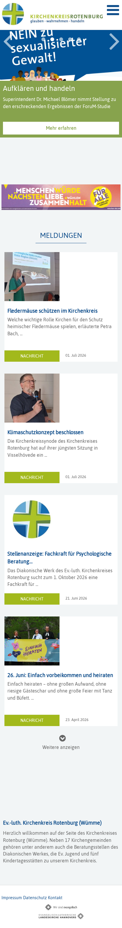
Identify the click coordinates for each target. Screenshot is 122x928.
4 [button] (70, 39)
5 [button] (79, 39)
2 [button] (52, 39)
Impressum (11, 897)
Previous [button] (8, 40)
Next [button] (114, 40)
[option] (61, 67)
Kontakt (55, 897)
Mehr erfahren (61, 158)
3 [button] (61, 39)
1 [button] (43, 39)
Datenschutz (35, 897)
